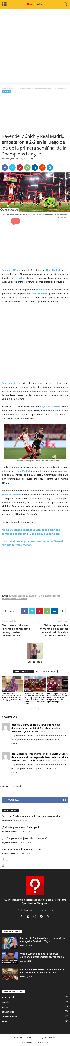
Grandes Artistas (9, 1016)
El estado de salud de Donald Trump (22, 849)
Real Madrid (21, 599)
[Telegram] (50, 167)
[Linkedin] (35, 167)
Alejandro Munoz (9, 831)
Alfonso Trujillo (8, 853)
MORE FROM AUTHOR (45, 671)
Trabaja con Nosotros (47, 1037)
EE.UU (5, 1021)
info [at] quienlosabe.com (41, 910)
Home (4, 88)
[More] (62, 611)
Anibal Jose (9, 158)
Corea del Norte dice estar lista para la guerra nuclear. (32, 816)
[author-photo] (35, 651)
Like (64, 800)
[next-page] (37, 709)
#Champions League (35, 596)
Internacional (8, 997)
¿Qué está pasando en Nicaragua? (20, 827)
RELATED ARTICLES (23, 671)
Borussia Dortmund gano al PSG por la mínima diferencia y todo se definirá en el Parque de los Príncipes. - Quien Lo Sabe (36, 728)
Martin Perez (7, 820)
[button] (15, 221)
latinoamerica (8, 1012)
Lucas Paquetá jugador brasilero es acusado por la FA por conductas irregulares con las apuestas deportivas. (57, 697)
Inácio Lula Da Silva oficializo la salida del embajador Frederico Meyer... (43, 940)
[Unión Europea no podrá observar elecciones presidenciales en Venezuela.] (10, 958)
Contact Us (18, 1037)
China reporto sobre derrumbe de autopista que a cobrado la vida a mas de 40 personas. (54, 630)
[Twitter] (12, 167)
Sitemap (30, 1037)
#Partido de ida (52, 596)
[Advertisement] (35, 47)
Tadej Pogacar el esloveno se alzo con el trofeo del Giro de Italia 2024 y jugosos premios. (12, 696)
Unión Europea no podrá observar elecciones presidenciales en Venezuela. (42, 955)
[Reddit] (35, 917)
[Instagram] (28, 917)
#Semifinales (8, 599)
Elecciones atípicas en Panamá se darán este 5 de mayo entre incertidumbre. (16, 630)
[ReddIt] (42, 167)
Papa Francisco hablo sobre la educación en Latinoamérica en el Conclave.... (42, 971)
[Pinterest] (20, 167)
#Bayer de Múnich (17, 596)
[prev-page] (33, 709)
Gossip (5, 1007)
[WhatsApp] (27, 167)
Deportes (12, 88)
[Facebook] (5, 167)
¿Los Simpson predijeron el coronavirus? (24, 838)
